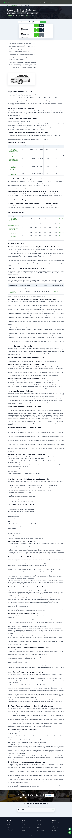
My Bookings (65, 2)
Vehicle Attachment (40, 830)
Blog (44, 2)
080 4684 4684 (54, 830)
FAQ (22, 828)
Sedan (19, 15)
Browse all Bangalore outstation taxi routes (28, 809)
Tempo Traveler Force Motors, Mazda (13, 170)
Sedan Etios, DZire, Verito (13, 292)
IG (13, 830)
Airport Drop (39, 824)
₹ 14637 (41, 28)
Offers (51, 2)
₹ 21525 (36, 33)
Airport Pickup (39, 822)
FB (7, 830)
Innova (27, 15)
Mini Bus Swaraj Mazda (13, 174)
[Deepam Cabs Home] (7, 2)
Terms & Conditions (25, 825)
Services (39, 2)
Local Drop (29, 21)
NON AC (41, 25)
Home (35, 2)
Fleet (7, 825)
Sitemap (23, 822)
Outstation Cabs (14, 5)
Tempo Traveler (13, 238)
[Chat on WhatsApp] (69, 829)
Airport (22, 21)
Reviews (23, 830)
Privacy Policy (24, 824)
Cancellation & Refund (26, 827)
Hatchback (10, 15)
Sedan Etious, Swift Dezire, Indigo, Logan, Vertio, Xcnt (13, 155)
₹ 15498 (36, 28)
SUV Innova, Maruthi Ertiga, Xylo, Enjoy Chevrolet (13, 159)
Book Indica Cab (57, 288)
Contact (8, 827)
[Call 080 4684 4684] (69, 832)
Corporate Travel (40, 828)
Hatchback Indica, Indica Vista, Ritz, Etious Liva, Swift (13, 150)
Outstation (43, 21)
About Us (8, 822)
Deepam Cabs (35, 835)
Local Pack (36, 21)
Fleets (47, 2)
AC (36, 25)
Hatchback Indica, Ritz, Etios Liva (13, 288)
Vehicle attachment (58, 2)
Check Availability (62, 218)
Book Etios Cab (57, 291)
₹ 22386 (36, 36)
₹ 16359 (36, 31)
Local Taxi (38, 827)
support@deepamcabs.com (57, 828)
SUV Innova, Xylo (13, 163)
